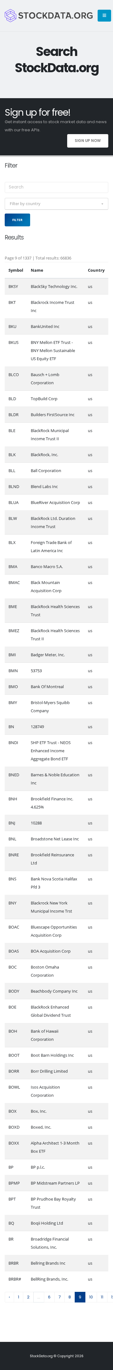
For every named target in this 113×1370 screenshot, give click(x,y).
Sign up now (88, 140)
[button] (56, 204)
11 (102, 1297)
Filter (17, 220)
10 (91, 1297)
